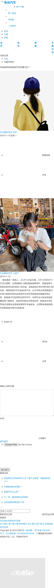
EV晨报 (17, 520)
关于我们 (4, 523)
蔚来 (12, 520)
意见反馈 (4, 527)
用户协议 (40, 523)
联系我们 (23, 523)
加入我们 (32, 523)
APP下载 (20, 6)
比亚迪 (3, 520)
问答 (6, 58)
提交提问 (5, 469)
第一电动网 (27, 530)
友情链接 (49, 523)
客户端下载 (14, 523)
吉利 (8, 520)
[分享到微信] (23, 194)
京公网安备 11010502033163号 (20, 533)
